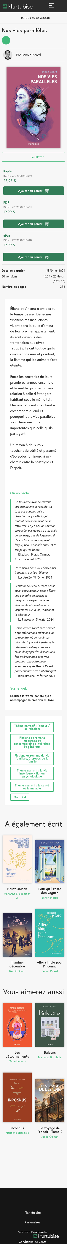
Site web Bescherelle (32, 1232)
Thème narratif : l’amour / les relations (32, 727)
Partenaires (32, 1222)
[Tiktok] (45, 1203)
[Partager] (6, 40)
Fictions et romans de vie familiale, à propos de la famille (32, 758)
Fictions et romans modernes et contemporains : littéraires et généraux (32, 742)
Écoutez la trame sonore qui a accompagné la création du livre (32, 698)
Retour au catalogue (35, 18)
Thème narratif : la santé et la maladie (32, 786)
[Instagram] (30, 1203)
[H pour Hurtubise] (37, 1203)
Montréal (20, 797)
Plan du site (33, 1212)
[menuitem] (6, 40)
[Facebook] (22, 1203)
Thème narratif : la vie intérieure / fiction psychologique (32, 773)
